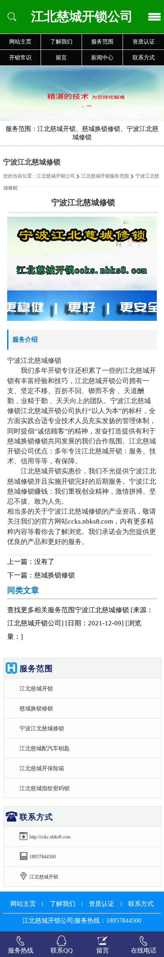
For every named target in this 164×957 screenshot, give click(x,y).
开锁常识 (20, 58)
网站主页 (20, 42)
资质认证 (144, 42)
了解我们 (61, 42)
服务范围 (102, 42)
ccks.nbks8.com (90, 521)
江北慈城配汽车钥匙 (45, 748)
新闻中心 (102, 58)
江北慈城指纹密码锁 (45, 788)
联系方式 (144, 58)
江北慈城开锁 (36, 688)
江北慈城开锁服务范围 (105, 176)
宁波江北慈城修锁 (42, 728)
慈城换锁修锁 (54, 575)
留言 (61, 58)
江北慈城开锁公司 (56, 176)
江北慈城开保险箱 (42, 768)
